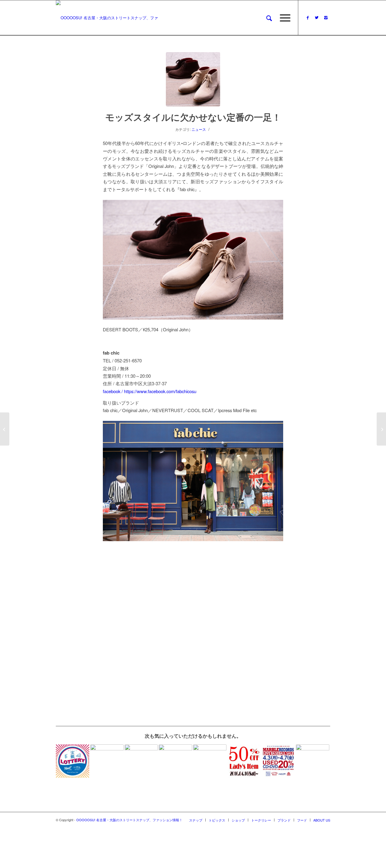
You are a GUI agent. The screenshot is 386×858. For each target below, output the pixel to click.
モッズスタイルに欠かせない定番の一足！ (193, 116)
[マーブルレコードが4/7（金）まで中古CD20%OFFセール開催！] (278, 761)
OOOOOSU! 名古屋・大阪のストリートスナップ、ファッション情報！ (129, 819)
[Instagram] (325, 17)
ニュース (198, 129)
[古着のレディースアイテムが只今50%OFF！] (244, 761)
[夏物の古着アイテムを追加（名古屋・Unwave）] (209, 761)
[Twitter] (316, 17)
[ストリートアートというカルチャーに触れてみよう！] (141, 761)
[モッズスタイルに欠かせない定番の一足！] (193, 79)
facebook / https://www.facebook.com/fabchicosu (149, 391)
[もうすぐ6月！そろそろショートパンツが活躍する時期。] (107, 761)
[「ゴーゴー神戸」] (381, 429)
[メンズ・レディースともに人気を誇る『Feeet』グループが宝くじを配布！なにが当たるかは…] (72, 761)
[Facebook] (307, 17)
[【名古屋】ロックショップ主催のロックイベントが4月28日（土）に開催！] (312, 761)
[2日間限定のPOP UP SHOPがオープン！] (4, 429)
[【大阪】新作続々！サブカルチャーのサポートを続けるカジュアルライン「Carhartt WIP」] (175, 761)
